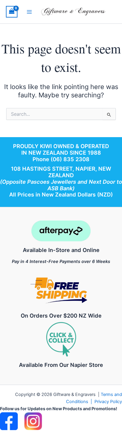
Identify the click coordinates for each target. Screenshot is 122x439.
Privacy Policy (108, 401)
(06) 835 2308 (70, 159)
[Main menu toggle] (29, 12)
